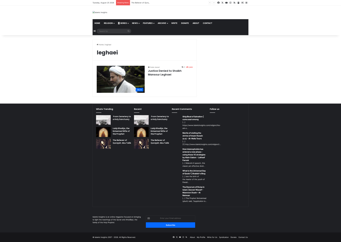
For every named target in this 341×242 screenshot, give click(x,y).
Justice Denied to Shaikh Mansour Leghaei (165, 72)
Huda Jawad (154, 67)
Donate (185, 23)
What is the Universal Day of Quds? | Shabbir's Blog (194, 172)
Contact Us (243, 237)
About (196, 23)
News (135, 23)
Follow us (214, 109)
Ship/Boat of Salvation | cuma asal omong (193, 117)
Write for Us (212, 237)
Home (97, 23)
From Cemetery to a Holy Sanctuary (122, 118)
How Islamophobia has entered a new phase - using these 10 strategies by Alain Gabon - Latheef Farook (193, 154)
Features (148, 23)
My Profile (201, 237)
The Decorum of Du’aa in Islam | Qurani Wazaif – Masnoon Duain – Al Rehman (193, 191)
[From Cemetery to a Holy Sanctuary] (103, 120)
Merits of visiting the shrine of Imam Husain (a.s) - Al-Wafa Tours (192, 136)
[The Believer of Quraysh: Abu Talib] (103, 144)
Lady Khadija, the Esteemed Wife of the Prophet (121, 131)
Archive (162, 23)
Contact (207, 23)
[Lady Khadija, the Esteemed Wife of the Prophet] (103, 132)
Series (123, 23)
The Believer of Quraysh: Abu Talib (145, 3)
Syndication (224, 237)
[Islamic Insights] (100, 12)
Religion (108, 23)
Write (174, 23)
